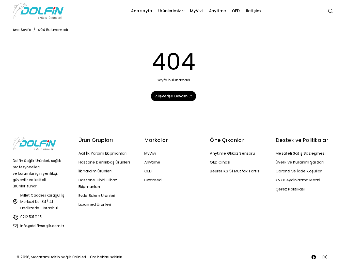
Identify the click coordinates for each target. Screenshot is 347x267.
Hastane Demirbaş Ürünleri (104, 162)
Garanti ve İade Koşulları (299, 171)
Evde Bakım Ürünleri (96, 195)
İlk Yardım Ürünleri (95, 171)
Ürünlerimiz (169, 10)
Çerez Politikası (290, 189)
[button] (171, 11)
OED (148, 171)
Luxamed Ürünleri (94, 204)
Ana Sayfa (22, 29)
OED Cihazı (220, 162)
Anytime (152, 162)
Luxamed (153, 180)
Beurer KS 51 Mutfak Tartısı (235, 171)
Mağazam (40, 257)
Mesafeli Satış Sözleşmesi (300, 153)
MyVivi (150, 153)
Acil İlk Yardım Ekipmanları (102, 153)
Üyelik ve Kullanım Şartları (300, 162)
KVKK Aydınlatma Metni (298, 180)
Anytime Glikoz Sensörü (232, 153)
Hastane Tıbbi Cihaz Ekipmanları (97, 183)
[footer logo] (34, 144)
